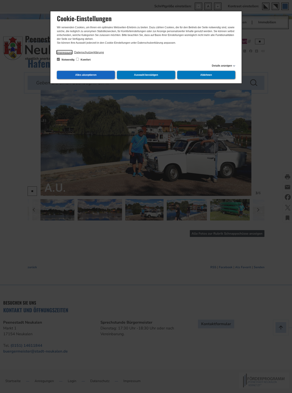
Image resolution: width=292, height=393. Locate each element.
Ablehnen (206, 74)
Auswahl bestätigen (146, 74)
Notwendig (68, 59)
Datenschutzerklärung (89, 52)
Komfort (85, 59)
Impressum (64, 52)
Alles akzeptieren (85, 74)
